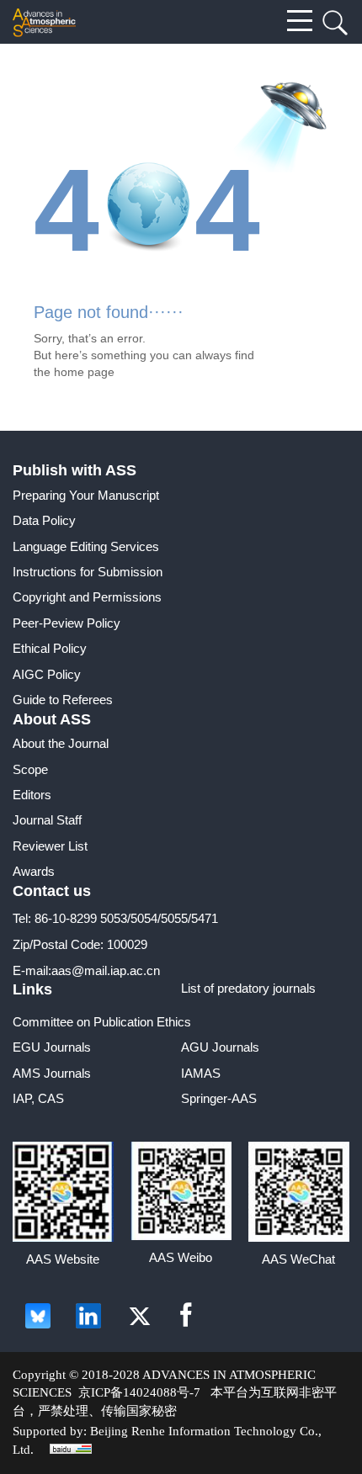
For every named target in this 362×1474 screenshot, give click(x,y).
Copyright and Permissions (87, 597)
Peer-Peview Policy (66, 623)
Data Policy (44, 520)
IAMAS (201, 1073)
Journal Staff (47, 820)
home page (84, 372)
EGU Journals (52, 1047)
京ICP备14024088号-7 (139, 1392)
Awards (34, 871)
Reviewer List (50, 846)
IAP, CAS (38, 1098)
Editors (32, 794)
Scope (30, 769)
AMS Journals (52, 1073)
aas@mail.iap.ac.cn (105, 970)
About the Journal (61, 743)
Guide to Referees (63, 699)
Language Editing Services (86, 546)
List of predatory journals (248, 988)
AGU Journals (220, 1047)
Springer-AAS (219, 1098)
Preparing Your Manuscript (86, 495)
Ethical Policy (50, 648)
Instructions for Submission (87, 572)
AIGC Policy (47, 674)
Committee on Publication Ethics (102, 1022)
